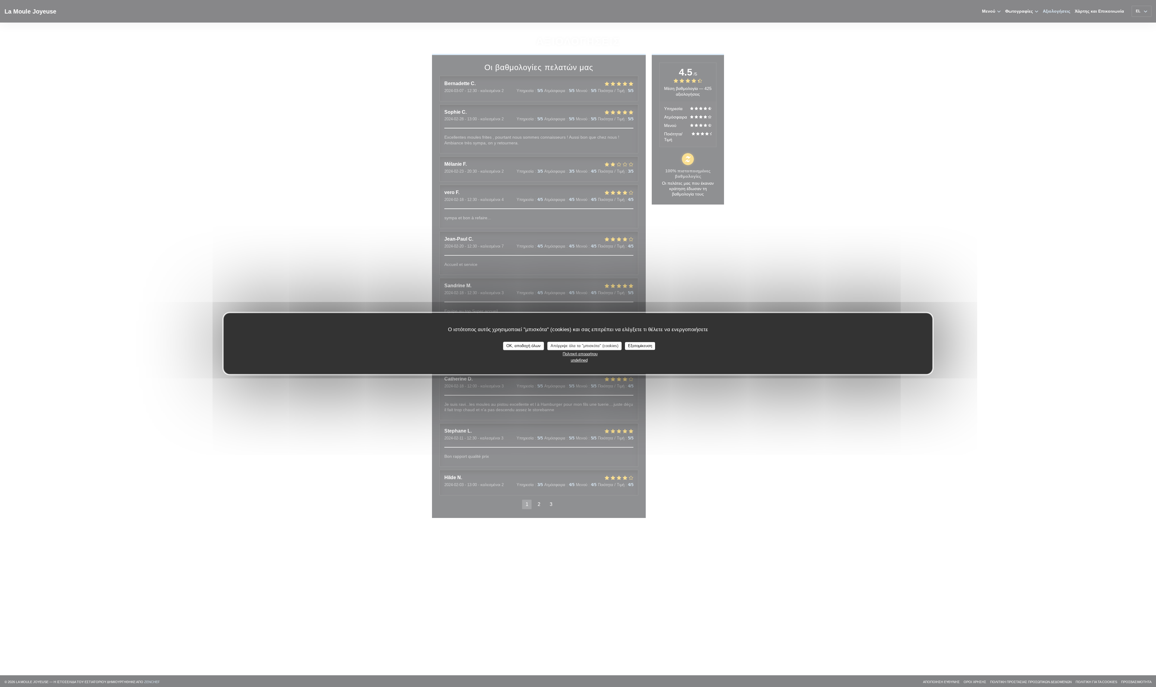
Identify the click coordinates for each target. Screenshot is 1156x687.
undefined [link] (579, 360)
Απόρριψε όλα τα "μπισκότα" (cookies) (584, 346)
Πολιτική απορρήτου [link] (580, 354)
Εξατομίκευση (640, 346)
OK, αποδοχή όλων (523, 346)
